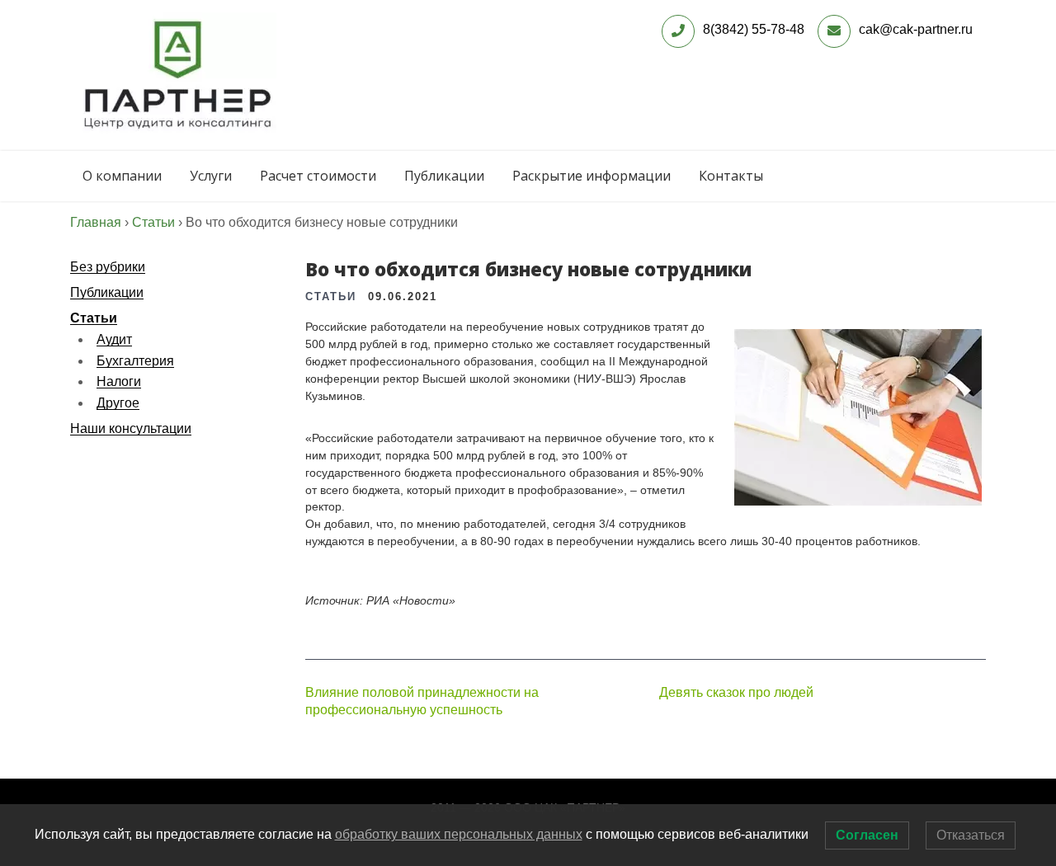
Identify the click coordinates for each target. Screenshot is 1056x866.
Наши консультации (130, 428)
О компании (122, 176)
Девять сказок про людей (736, 692)
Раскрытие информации (591, 176)
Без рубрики (107, 267)
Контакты (731, 176)
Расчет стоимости (318, 176)
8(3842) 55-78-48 (753, 29)
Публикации (444, 176)
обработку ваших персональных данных (458, 834)
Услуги (211, 176)
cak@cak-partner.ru (916, 29)
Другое (118, 403)
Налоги (119, 381)
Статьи (93, 318)
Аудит (114, 339)
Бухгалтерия (135, 361)
